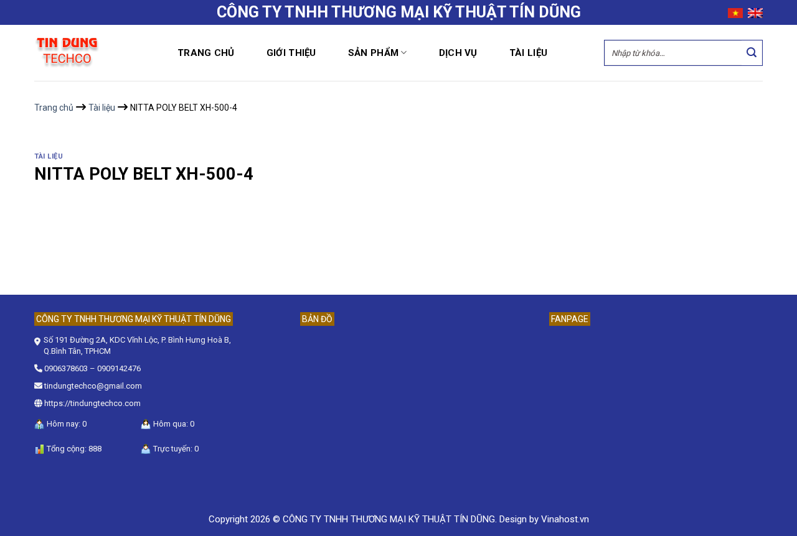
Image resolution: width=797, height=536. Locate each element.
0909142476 (119, 368)
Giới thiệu (291, 52)
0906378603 (66, 368)
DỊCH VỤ (458, 52)
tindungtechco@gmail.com (93, 385)
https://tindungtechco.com (92, 403)
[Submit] (752, 52)
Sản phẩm (373, 52)
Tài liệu (528, 52)
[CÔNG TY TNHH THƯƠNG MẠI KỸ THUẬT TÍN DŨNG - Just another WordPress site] (96, 53)
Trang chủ (206, 52)
